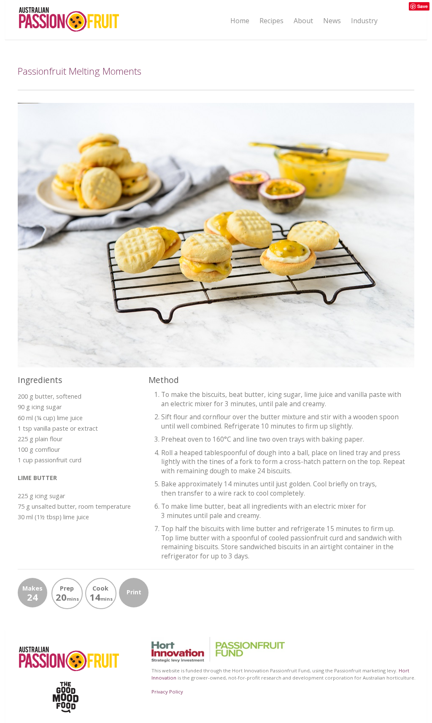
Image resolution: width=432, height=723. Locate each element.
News (332, 20)
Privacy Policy (167, 691)
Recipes (271, 20)
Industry (364, 20)
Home (239, 20)
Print (134, 592)
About (303, 20)
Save (422, 6)
